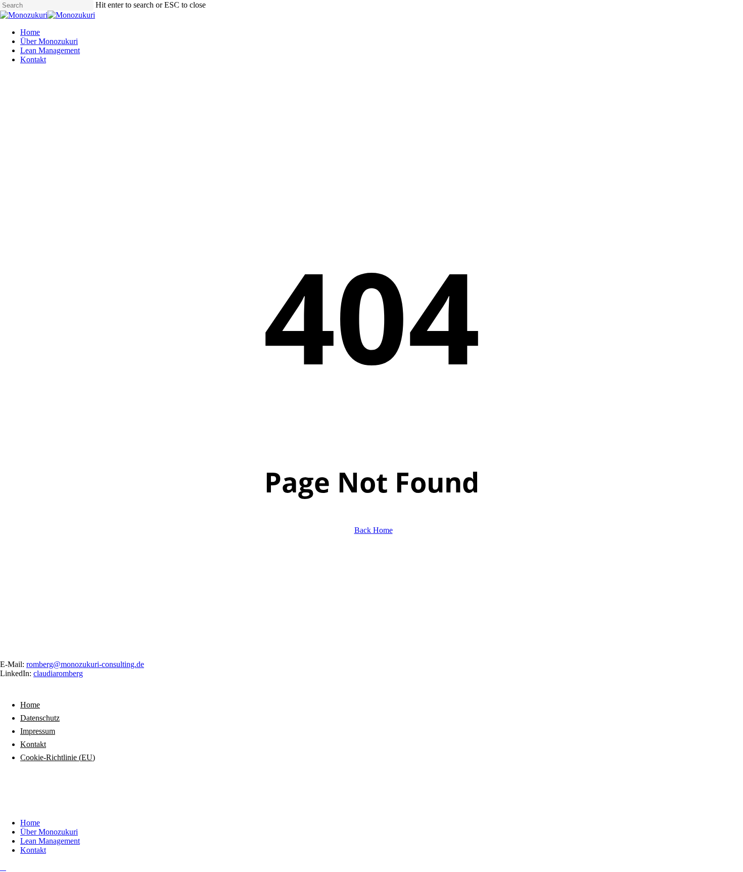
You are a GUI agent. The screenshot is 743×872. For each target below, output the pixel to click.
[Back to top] (3, 867)
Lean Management (50, 841)
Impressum (37, 731)
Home (30, 704)
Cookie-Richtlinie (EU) (57, 757)
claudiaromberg (58, 673)
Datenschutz (40, 718)
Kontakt (33, 744)
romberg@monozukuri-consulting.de (85, 664)
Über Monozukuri (49, 831)
